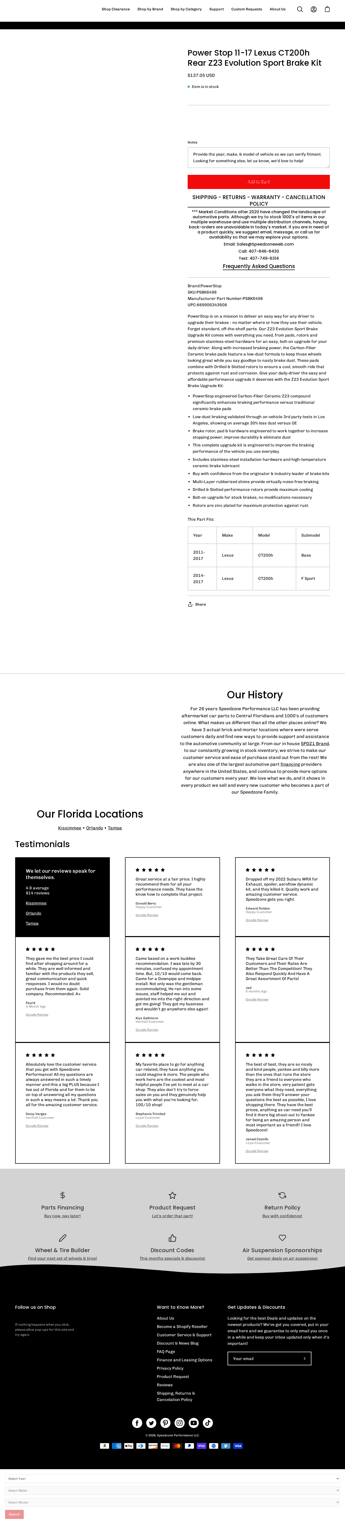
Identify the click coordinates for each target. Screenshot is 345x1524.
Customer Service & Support (184, 1334)
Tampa (115, 827)
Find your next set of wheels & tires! (62, 1258)
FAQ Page (166, 1351)
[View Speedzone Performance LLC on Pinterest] (165, 1423)
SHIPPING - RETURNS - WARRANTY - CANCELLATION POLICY (258, 200)
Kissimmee (69, 827)
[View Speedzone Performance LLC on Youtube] (194, 1423)
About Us (165, 1318)
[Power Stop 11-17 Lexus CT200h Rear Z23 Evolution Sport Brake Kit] (26, 376)
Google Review (147, 915)
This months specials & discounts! (172, 1258)
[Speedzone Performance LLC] (46, 9)
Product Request (173, 1376)
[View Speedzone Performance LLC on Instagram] (180, 1423)
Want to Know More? (180, 1307)
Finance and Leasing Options (184, 1360)
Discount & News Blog (178, 1343)
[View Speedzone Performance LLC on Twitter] (151, 1423)
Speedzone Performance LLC (178, 1435)
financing (290, 764)
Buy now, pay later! (62, 1215)
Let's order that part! (172, 1215)
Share (200, 604)
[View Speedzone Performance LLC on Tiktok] (208, 1423)
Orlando (94, 827)
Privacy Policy (170, 1368)
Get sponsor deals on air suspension (282, 1258)
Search (14, 1514)
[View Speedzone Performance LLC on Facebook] (137, 1423)
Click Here (266, 29)
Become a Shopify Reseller (182, 1326)
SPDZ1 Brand (315, 743)
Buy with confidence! (282, 1215)
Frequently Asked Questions (259, 266)
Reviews (165, 1385)
